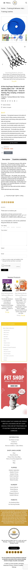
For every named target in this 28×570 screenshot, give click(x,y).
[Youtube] (21, 552)
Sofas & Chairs (7, 342)
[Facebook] (7, 552)
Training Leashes (7, 12)
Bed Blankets (7, 330)
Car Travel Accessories (9, 355)
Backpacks (6, 349)
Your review (4, 230)
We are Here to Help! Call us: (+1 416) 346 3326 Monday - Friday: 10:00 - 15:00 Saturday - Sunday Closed (14, 542)
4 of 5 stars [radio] (13, 227)
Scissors (20, 72)
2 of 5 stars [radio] (4, 227)
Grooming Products (11, 72)
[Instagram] (12, 552)
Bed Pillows (6, 338)
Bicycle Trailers (7, 353)
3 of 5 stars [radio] (8, 227)
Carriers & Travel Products (9, 347)
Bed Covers (6, 332)
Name (3, 248)
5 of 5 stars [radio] (18, 227)
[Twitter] (10, 552)
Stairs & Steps (7, 345)
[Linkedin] (15, 552)
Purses (5, 360)
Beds (5, 340)
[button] (7, 3)
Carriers (5, 357)
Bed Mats (6, 336)
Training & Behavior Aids (15, 8)
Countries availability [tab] (19, 159)
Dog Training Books (7, 293)
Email (2, 253)
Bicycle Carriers (7, 351)
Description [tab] (6, 159)
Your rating (4, 225)
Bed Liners (6, 334)
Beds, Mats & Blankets (8, 328)
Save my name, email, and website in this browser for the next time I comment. (13, 260)
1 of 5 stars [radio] (1, 227)
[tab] (6, 159)
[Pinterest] (18, 552)
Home (3, 8)
